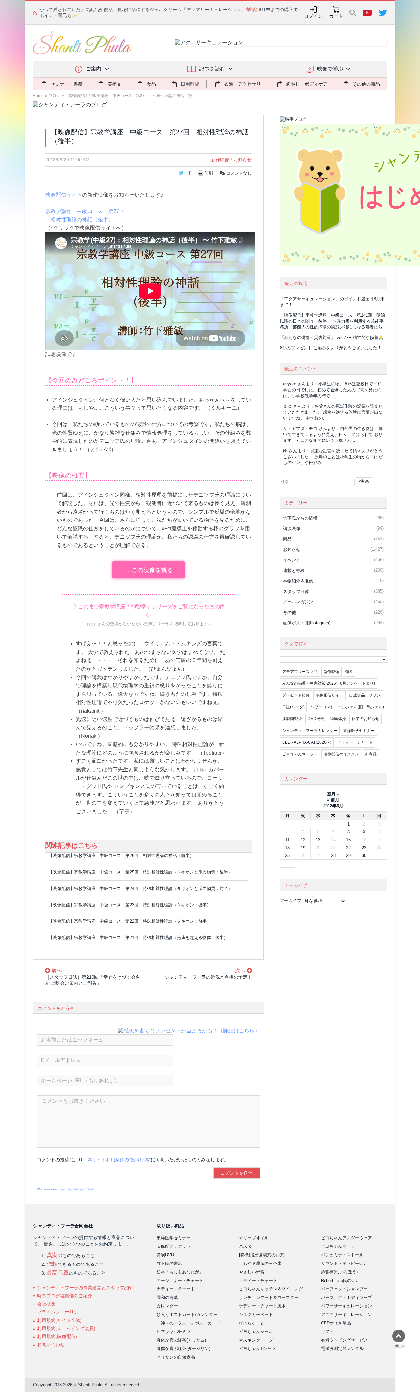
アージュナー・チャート (180, 1280)
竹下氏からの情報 (300, 518)
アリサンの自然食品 (176, 1357)
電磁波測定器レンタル (342, 1348)
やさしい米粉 (251, 1271)
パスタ (245, 1246)
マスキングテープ (256, 1340)
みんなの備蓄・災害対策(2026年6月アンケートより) (328, 683)
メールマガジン (298, 601)
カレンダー (167, 1306)
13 (318, 839)
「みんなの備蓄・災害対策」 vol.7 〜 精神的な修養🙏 (332, 337)
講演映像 (291, 528)
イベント (291, 560)
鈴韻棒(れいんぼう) (339, 1271)
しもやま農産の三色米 (260, 1263)
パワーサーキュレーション (346, 1306)
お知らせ (242, 159)
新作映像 (220, 159)
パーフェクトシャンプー (344, 1288)
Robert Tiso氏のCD (339, 1280)
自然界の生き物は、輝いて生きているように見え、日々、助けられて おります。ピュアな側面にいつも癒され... (333, 434)
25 (287, 855)
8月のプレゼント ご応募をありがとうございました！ (331, 347)
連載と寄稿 (293, 570)
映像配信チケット (174, 1246)
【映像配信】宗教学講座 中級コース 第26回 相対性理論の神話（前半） (121, 855)
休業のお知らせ (365, 718)
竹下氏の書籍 (169, 1263)
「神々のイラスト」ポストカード (188, 1323)
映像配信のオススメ (341, 754)
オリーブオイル (254, 1237)
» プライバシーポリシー (58, 1312)
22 (348, 847)
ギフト (327, 1331)
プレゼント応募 (296, 695)
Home (38, 95)
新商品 (371, 754)
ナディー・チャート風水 (262, 1306)
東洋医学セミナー (359, 730)
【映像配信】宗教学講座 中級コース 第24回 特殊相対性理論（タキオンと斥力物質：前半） (140, 888)
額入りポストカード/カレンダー (187, 1314)
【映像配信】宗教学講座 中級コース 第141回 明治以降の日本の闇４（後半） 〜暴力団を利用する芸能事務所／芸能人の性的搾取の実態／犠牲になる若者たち (332, 321)
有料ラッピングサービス (344, 1340)
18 (287, 847)
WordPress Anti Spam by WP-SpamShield (65, 1189)
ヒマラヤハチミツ (174, 1331)
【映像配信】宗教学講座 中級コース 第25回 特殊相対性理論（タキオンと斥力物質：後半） (140, 872)
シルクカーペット (256, 1314)
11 (287, 839)
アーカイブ (290, 900)
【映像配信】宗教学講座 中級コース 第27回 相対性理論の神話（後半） (132, 95)
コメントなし (238, 173)
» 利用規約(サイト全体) (57, 1320)
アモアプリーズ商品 (300, 671)
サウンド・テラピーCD (343, 1263)
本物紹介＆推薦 (298, 580)
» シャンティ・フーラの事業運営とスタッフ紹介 (83, 1287)
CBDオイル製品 (336, 1323)
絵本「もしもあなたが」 (180, 1271)
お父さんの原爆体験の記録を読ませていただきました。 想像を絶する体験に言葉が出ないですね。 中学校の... (333, 412)
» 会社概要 (44, 1303)
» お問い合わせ (49, 1344)
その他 (289, 612)
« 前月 (333, 799)
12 (303, 839)
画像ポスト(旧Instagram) (306, 622)
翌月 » (333, 794)
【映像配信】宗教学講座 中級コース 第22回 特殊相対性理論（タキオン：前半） (130, 921)
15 (348, 839)
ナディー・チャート (355, 742)
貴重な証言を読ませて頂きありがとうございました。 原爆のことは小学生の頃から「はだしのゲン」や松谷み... (333, 456)
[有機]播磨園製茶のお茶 (261, 1254)
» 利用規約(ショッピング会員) (64, 1328)
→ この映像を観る (148, 570)
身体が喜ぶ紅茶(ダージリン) (183, 1348)
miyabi (289, 384)
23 (364, 847)
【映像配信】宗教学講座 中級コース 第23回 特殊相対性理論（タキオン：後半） (130, 904)
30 (364, 855)
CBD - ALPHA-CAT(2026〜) (306, 742)
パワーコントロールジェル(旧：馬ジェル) (347, 707)
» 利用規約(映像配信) (55, 1336)
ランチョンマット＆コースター (269, 1297)
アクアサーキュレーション (346, 1314)
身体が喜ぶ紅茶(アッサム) (181, 1340)
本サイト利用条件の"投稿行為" (119, 1159)
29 (348, 855)
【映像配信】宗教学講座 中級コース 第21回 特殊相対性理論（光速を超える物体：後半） (138, 937)
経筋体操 (338, 718)
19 (303, 847)
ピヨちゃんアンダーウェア (346, 1237)
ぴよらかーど (251, 1323)
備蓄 (349, 671)
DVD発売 (316, 718)
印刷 (208, 173)
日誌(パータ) (293, 707)
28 (333, 855)
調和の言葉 (167, 1297)
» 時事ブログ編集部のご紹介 (62, 1295)
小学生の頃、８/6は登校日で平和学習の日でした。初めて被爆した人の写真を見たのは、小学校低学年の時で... (332, 390)
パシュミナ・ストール (342, 1254)
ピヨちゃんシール (256, 1331)
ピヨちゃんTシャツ (257, 1348)
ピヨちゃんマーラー (300, 754)
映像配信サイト (63, 195)
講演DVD (165, 1254)
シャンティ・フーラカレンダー (309, 730)
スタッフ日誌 (296, 591)
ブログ (54, 95)
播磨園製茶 (292, 718)
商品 (287, 539)
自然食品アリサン (365, 695)
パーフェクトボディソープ (346, 1297)
